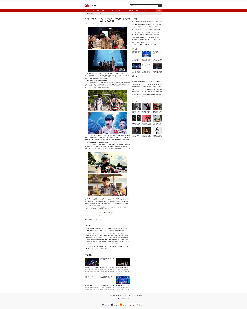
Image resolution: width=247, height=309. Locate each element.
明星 (94, 10)
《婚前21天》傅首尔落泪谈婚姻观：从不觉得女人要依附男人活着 (102, 217)
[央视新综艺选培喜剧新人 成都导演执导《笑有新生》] (107, 259)
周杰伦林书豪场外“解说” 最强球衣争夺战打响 (96, 233)
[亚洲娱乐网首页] (90, 5)
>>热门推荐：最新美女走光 (107, 212)
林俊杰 (101, 219)
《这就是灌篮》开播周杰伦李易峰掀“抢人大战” (118, 230)
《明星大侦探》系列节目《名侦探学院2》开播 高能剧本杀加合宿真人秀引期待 (147, 25)
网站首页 (86, 1)
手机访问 (159, 1)
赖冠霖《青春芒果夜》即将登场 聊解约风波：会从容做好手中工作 (148, 32)
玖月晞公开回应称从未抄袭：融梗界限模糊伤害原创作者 (146, 26)
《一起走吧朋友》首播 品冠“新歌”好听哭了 (97, 215)
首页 (92, 13)
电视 (103, 10)
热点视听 (131, 10)
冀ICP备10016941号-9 (138, 295)
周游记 (90, 219)
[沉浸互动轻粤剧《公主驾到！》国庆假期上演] (92, 277)
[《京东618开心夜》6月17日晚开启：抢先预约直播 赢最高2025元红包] (107, 277)
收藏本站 (151, 1)
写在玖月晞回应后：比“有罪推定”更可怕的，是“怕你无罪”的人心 (147, 30)
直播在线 (118, 10)
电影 (98, 10)
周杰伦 (95, 219)
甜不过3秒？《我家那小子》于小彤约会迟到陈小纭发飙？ (146, 37)
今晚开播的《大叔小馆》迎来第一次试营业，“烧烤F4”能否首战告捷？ (147, 35)
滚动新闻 (143, 10)
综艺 (112, 10)
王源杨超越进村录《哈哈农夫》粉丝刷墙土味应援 (145, 44)
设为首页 (146, 1)
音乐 (107, 10)
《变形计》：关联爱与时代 (140, 42)
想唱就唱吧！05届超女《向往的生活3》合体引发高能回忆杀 (147, 39)
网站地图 (155, 1)
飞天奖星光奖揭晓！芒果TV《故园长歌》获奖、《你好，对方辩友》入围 (148, 22)
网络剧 (137, 10)
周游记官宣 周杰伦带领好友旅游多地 (95, 228)
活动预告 (124, 10)
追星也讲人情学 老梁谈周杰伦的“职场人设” (117, 228)
